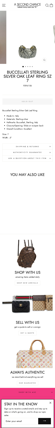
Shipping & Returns (27, 146)
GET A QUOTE (27, 333)
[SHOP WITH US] (27, 254)
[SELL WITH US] (27, 304)
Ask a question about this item (27, 158)
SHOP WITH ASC (27, 392)
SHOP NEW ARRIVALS (27, 283)
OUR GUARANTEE (27, 383)
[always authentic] (27, 354)
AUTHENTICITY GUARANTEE (27, 152)
